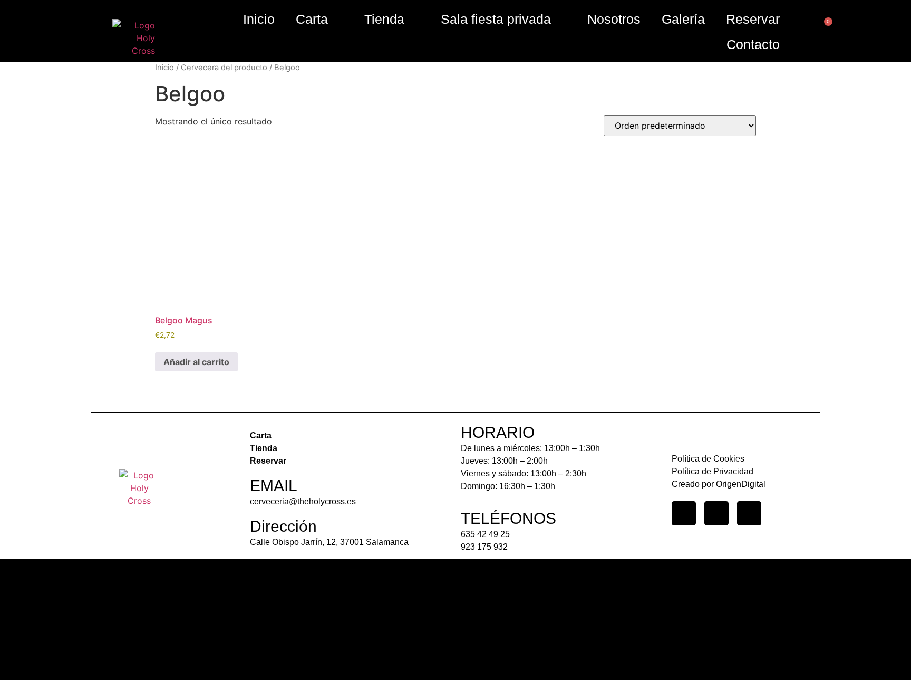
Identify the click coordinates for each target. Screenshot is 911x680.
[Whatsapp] (749, 513)
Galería (683, 19)
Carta (312, 19)
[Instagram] (684, 513)
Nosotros (614, 19)
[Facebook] (716, 513)
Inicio (259, 19)
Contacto (753, 44)
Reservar (753, 19)
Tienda (384, 19)
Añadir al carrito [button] (196, 362)
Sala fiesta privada (496, 19)
